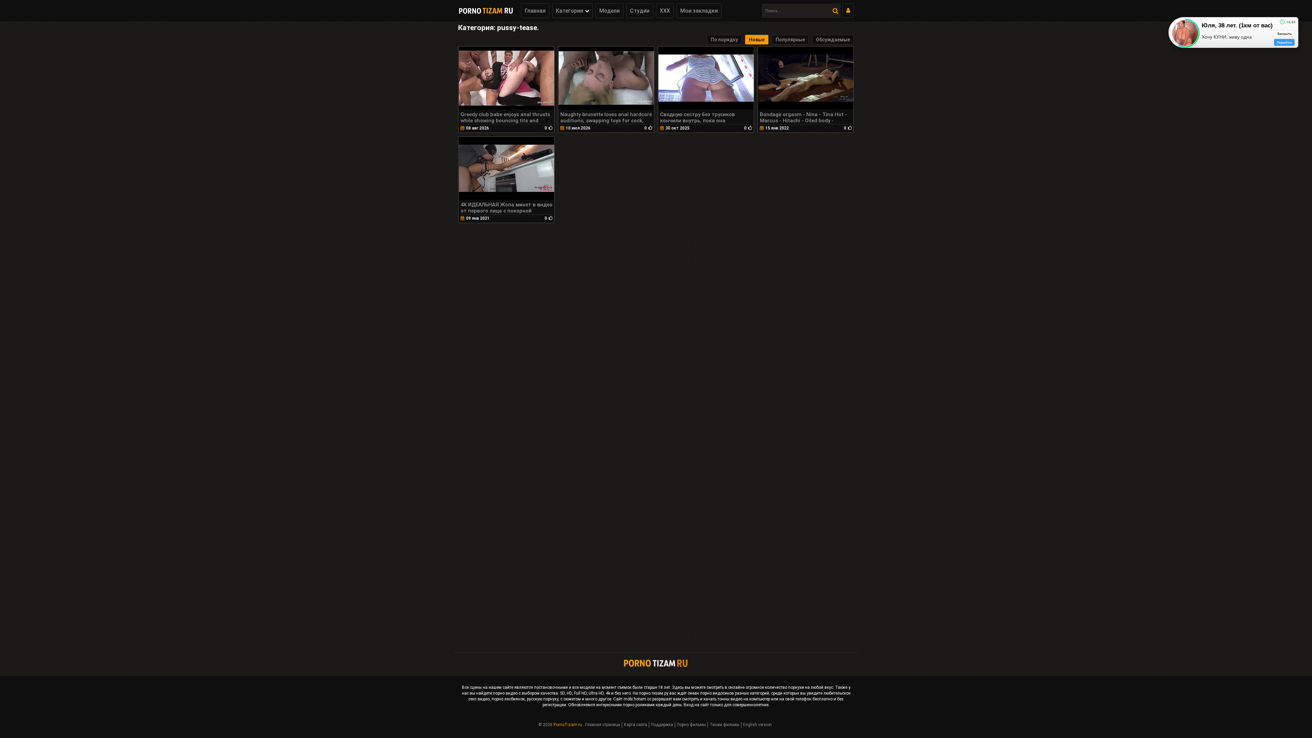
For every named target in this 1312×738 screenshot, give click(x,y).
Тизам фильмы (724, 724)
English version (757, 724)
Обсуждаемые (833, 39)
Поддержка (662, 724)
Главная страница (602, 724)
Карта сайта (635, 724)
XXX (665, 11)
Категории (569, 11)
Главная (535, 11)
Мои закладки (699, 11)
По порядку (724, 39)
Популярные (790, 39)
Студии (640, 11)
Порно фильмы (691, 724)
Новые (757, 39)
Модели (609, 11)
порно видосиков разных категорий (734, 693)
